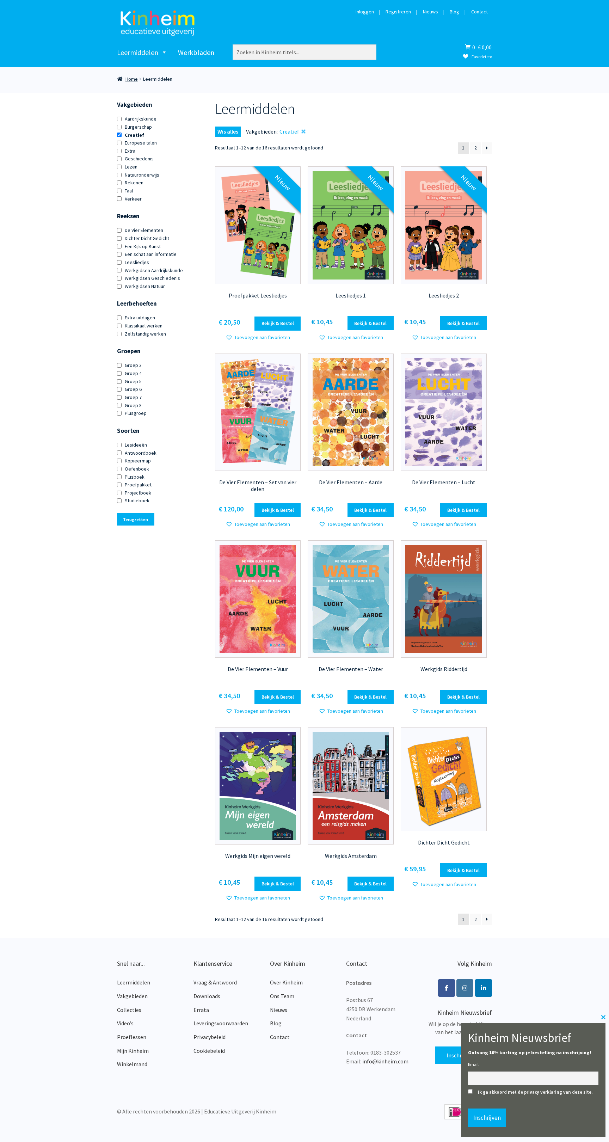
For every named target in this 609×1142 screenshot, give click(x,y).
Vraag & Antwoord (215, 982)
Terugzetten (135, 519)
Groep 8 (133, 405)
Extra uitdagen (140, 317)
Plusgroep (136, 413)
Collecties (129, 1009)
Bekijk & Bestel (278, 323)
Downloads (206, 996)
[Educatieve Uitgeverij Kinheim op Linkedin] (483, 988)
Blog (454, 12)
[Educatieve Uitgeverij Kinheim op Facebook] (446, 988)
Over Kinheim (286, 982)
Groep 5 (133, 381)
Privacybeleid (209, 1036)
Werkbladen (196, 52)
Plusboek (134, 477)
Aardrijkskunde (140, 119)
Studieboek (137, 500)
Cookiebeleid (209, 1050)
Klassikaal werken (143, 326)
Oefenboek (137, 469)
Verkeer (133, 199)
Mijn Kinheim (133, 1050)
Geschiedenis (139, 158)
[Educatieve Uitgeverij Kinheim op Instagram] (464, 988)
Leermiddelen (137, 52)
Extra (130, 151)
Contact (479, 12)
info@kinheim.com (385, 1061)
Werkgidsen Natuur (145, 286)
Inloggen (365, 12)
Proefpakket (138, 484)
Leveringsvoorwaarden (220, 1023)
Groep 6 (133, 389)
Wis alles (227, 131)
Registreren (398, 12)
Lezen (131, 167)
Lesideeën (136, 445)
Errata (201, 1009)
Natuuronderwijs (142, 175)
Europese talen (141, 143)
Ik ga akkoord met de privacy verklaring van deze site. (535, 1092)
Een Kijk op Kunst (143, 246)
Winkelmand (132, 1064)
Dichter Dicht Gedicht (147, 238)
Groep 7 (133, 397)
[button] (258, 337)
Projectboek (138, 493)
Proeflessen (131, 1036)
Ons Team (282, 996)
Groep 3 (133, 365)
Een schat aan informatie (151, 254)
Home (131, 79)
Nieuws (430, 12)
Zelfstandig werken (145, 334)
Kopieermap (138, 461)
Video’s (125, 1023)
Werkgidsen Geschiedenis (152, 278)
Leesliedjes (137, 262)
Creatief (134, 135)
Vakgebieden (132, 996)
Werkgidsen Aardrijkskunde (154, 270)
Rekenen (134, 182)
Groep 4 (133, 373)
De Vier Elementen (144, 230)
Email (473, 1064)
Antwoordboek (140, 453)
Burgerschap (138, 127)
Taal (129, 191)
